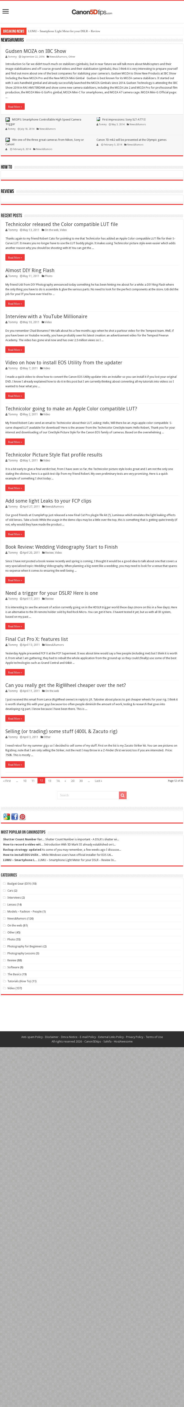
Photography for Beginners (25, 946)
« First (7, 781)
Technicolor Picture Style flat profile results (53, 455)
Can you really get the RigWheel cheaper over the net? (65, 685)
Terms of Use (154, 1037)
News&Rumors (12, 40)
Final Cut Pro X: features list (36, 639)
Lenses (11, 904)
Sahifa (107, 1041)
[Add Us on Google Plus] (6, 816)
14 (57, 781)
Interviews (14, 897)
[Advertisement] (92, 1017)
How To (6, 167)
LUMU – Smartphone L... (20, 860)
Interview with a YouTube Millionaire (46, 316)
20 (72, 781)
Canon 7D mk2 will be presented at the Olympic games (131, 139)
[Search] (123, 795)
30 (81, 781)
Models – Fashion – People (24, 911)
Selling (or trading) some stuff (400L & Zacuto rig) (61, 731)
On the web (52, 230)
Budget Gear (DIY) (19, 883)
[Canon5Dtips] (92, 11)
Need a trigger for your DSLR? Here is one (51, 593)
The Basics (14, 974)
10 (24, 781)
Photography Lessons (21, 953)
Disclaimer (52, 1037)
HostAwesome (123, 1041)
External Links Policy (111, 1037)
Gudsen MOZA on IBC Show (35, 51)
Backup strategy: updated (22, 849)
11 (33, 781)
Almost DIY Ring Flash (30, 270)
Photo (49, 276)
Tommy (12, 56)
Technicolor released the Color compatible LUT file (61, 224)
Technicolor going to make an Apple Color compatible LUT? (71, 409)
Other (71, 56)
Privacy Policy (134, 1037)
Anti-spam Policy (32, 1037)
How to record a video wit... (23, 844)
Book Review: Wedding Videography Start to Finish (61, 547)
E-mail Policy (88, 1037)
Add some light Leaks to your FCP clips (48, 501)
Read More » (15, 106)
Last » (98, 781)
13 (49, 781)
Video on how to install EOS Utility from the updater (63, 362)
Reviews (7, 191)
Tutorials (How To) (19, 981)
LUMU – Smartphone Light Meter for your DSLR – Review (64, 31)
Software (13, 967)
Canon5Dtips (92, 1041)
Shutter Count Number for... (24, 839)
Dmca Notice (69, 1037)
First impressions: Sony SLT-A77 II (124, 119)
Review (49, 552)
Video (63, 230)
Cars (10, 890)
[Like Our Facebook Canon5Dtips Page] (14, 816)
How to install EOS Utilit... (22, 855)
